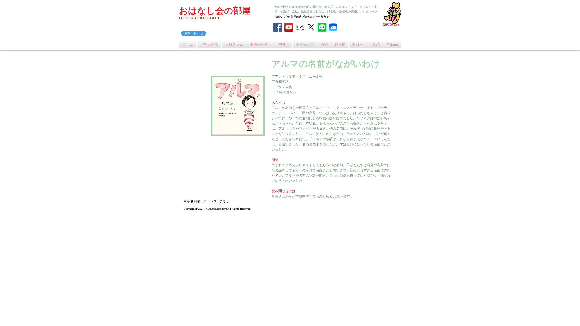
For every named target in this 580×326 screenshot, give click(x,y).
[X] (311, 27)
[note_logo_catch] (299, 27)
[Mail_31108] (333, 27)
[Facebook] (277, 27)
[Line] (322, 27)
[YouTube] (288, 27)
